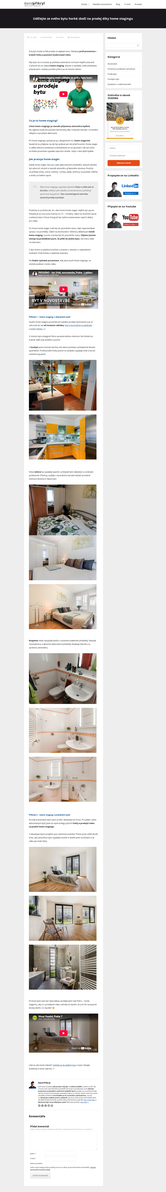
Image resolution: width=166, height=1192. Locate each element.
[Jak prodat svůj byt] (34, 4)
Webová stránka (36, 1163)
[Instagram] (52, 1105)
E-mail (33, 1158)
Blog (118, 4)
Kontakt (138, 4)
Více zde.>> (84, 1102)
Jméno (33, 1153)
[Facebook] (42, 1105)
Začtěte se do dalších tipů (64, 1065)
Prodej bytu (112, 74)
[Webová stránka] (39, 1105)
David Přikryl (47, 37)
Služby (84, 4)
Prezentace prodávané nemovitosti (121, 69)
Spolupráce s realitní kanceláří (119, 84)
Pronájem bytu (113, 79)
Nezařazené (112, 64)
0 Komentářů (75, 37)
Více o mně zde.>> (90, 1100)
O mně (127, 4)
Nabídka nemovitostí (102, 4)
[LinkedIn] (45, 1105)
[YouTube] (49, 1105)
